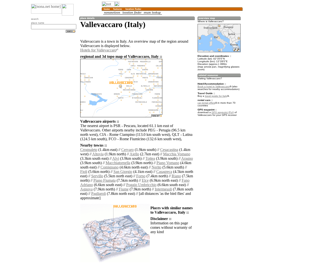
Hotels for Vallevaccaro (98, 50)
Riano (176, 176)
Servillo (97, 176)
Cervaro (127, 150)
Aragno (187, 158)
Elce (145, 180)
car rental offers (206, 102)
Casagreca (164, 171)
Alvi (115, 158)
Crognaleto (88, 150)
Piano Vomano (167, 163)
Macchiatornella (118, 163)
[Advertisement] (266, 80)
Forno (140, 176)
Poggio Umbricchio (141, 185)
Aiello (134, 154)
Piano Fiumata (104, 180)
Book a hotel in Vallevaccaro (214, 86)
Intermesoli (163, 189)
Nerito (156, 167)
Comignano (110, 167)
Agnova (86, 189)
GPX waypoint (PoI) (223, 112)
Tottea (150, 158)
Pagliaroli (98, 193)
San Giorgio (122, 171)
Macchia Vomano (176, 154)
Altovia (98, 154)
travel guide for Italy (216, 96)
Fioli (83, 171)
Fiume (124, 189)
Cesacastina (169, 150)
